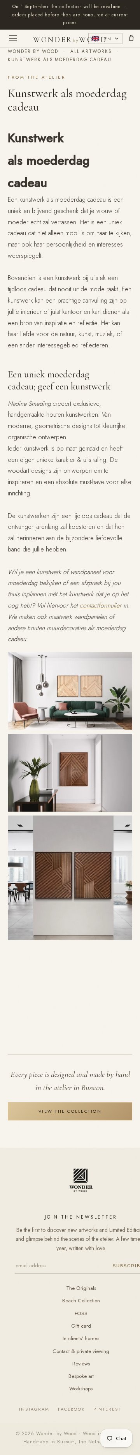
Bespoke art (81, 1376)
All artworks (91, 51)
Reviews (81, 1363)
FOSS (81, 1313)
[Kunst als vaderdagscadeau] (70, 727)
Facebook (71, 1409)
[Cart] (131, 38)
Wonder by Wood (33, 51)
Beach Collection (81, 1300)
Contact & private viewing (80, 1351)
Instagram (34, 1409)
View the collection (70, 1111)
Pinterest (107, 1409)
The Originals (81, 1288)
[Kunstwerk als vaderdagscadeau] (70, 938)
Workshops (81, 1388)
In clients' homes (81, 1338)
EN (108, 38)
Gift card (81, 1326)
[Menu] (13, 38)
